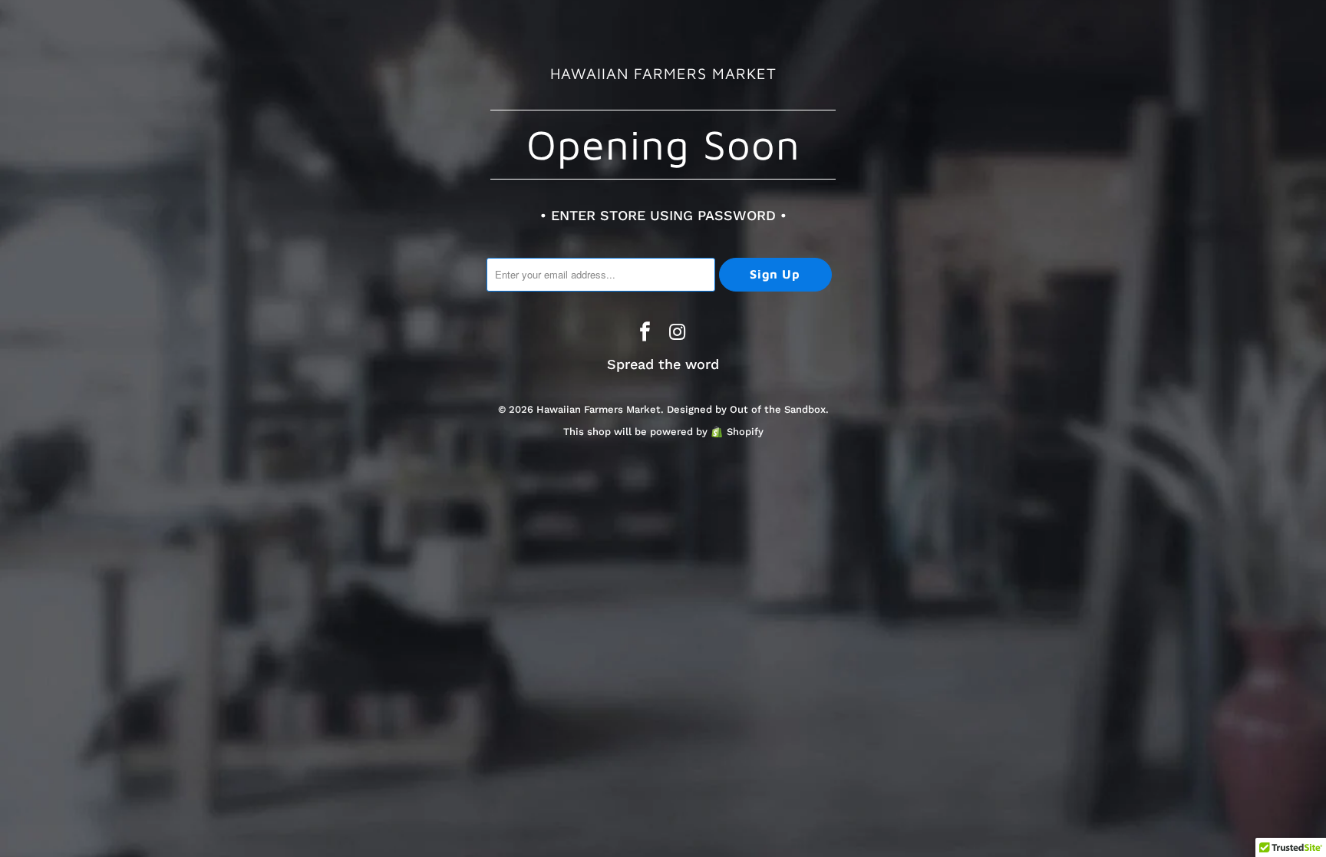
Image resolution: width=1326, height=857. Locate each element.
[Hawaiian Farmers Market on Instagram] (678, 333)
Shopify (745, 431)
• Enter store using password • (663, 215)
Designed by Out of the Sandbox (746, 409)
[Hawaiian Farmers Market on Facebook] (645, 333)
